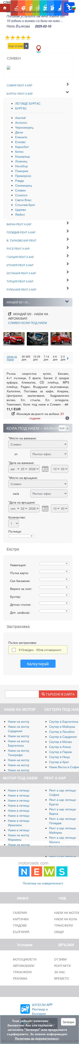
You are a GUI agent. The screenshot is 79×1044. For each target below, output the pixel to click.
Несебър (21, 166)
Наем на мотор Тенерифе (19, 752)
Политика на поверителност (43, 883)
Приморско (23, 175)
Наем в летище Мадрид (25, 800)
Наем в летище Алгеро (24, 805)
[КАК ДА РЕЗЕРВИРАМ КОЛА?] (67, 418)
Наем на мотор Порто (24, 765)
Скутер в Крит (59, 762)
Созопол (21, 195)
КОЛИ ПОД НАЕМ (27, 322)
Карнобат (22, 146)
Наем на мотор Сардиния (19, 728)
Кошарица (22, 156)
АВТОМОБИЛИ (23, 965)
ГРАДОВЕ (20, 925)
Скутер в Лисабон (62, 731)
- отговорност (40, 649)
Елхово (20, 142)
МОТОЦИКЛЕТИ (24, 959)
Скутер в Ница (59, 757)
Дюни (19, 132)
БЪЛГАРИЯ (21, 931)
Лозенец (21, 161)
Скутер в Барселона (63, 721)
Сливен (20, 190)
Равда (19, 180)
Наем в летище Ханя (23, 815)
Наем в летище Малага (25, 795)
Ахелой (20, 117)
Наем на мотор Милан (24, 721)
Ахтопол (21, 122)
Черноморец (24, 127)
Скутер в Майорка (62, 726)
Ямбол (20, 214)
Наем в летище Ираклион (19, 822)
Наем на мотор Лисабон (25, 760)
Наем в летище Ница (23, 830)
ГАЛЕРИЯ (20, 912)
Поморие (21, 171)
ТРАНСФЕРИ (22, 972)
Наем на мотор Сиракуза (26, 736)
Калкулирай (38, 663)
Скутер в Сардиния (63, 736)
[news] (43, 868)
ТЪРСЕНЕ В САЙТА (59, 694)
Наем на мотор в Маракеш (20, 837)
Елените (21, 137)
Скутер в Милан (60, 741)
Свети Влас (23, 200)
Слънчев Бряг (25, 204)
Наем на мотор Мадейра (26, 770)
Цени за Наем (12, 358)
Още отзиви (15, 46)
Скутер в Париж (60, 751)
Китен (19, 151)
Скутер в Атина (60, 746)
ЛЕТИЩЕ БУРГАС (28, 103)
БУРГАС (21, 108)
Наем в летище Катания (25, 810)
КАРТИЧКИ (21, 919)
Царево (20, 209)
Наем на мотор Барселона (19, 743)
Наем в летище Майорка (26, 790)
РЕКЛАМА (20, 978)
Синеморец (23, 185)
